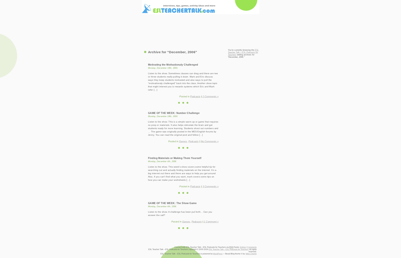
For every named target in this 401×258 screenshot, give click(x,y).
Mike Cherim (251, 254)
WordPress (217, 254)
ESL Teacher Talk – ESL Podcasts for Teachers (200, 3)
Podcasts (195, 96)
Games (183, 141)
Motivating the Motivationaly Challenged (173, 64)
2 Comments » (211, 96)
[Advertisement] (200, 38)
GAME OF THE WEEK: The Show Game (172, 203)
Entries (243, 247)
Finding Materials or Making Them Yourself (174, 158)
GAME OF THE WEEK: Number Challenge (174, 113)
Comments (252, 247)
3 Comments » (211, 186)
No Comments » (210, 141)
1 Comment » (211, 221)
